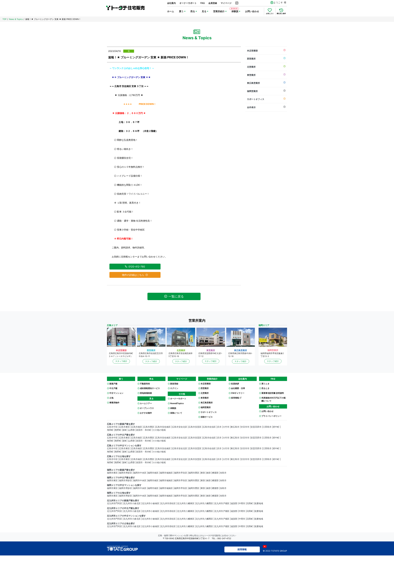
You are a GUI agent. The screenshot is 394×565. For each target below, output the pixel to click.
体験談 (173, 408)
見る (204, 11)
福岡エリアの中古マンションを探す (124, 485)
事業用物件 (114, 402)
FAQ (202, 3)
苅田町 (250, 503)
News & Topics (16, 19)
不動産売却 (145, 383)
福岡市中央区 (139, 473)
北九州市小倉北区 (132, 503)
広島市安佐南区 (163, 427)
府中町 (276, 427)
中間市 (242, 503)
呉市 (219, 427)
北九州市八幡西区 (204, 503)
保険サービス (207, 417)
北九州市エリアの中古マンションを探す (126, 515)
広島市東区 (124, 427)
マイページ (226, 3)
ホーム (170, 11)
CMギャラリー (237, 393)
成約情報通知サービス (150, 388)
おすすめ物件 (146, 413)
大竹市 (226, 427)
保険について (176, 413)
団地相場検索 (146, 393)
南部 (208, 473)
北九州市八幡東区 (185, 503)
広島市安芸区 (195, 427)
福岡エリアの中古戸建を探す (121, 477)
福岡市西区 (194, 473)
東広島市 (235, 427)
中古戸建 (113, 388)
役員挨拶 (235, 383)
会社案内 (171, 3)
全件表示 (251, 107)
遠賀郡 (234, 503)
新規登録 (174, 383)
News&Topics (177, 403)
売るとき (265, 388)
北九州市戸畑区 (221, 503)
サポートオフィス (255, 99)
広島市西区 (148, 427)
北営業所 (251, 66)
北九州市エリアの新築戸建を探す (123, 500)
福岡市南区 (153, 473)
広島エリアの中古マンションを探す (124, 445)
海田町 (110, 430)
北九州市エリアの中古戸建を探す (123, 508)
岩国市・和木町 (143, 430)
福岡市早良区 (180, 473)
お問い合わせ (252, 11)
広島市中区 (112, 427)
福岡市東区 (112, 473)
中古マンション (116, 393)
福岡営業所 (252, 91)
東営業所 (251, 75)
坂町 (125, 430)
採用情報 (235, 398)
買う (181, 11)
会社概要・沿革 (238, 388)
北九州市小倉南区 (150, 503)
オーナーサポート (188, 3)
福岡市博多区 (125, 473)
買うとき (265, 383)
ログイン (174, 388)
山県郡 (131, 430)
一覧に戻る (176, 296)
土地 (111, 398)
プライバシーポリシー (271, 416)
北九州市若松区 (168, 503)
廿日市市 (245, 427)
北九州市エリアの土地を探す (121, 523)
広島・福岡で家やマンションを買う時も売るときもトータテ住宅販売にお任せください (197, 535)
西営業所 (251, 58)
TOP (4, 19)
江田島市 (267, 427)
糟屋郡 (215, 473)
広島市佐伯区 (209, 427)
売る (192, 11)
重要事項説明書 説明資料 (272, 393)
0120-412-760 (137, 266)
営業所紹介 (219, 11)
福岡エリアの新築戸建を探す (121, 470)
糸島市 (223, 473)
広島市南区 (136, 427)
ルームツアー (146, 403)
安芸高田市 (256, 427)
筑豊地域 (258, 503)
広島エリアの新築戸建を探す (121, 424)
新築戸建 (113, 383)
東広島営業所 (253, 83)
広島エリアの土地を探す (119, 456)
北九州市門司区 (114, 503)
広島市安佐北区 (179, 427)
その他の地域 (159, 430)
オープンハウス (147, 408)
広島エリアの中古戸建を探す (121, 434)
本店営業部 (252, 50)
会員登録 (212, 3)
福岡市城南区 (166, 473)
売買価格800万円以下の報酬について (273, 399)
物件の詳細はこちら (133, 274)
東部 (203, 473)
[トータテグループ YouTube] (265, 546)
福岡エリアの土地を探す (119, 493)
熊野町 (118, 430)
